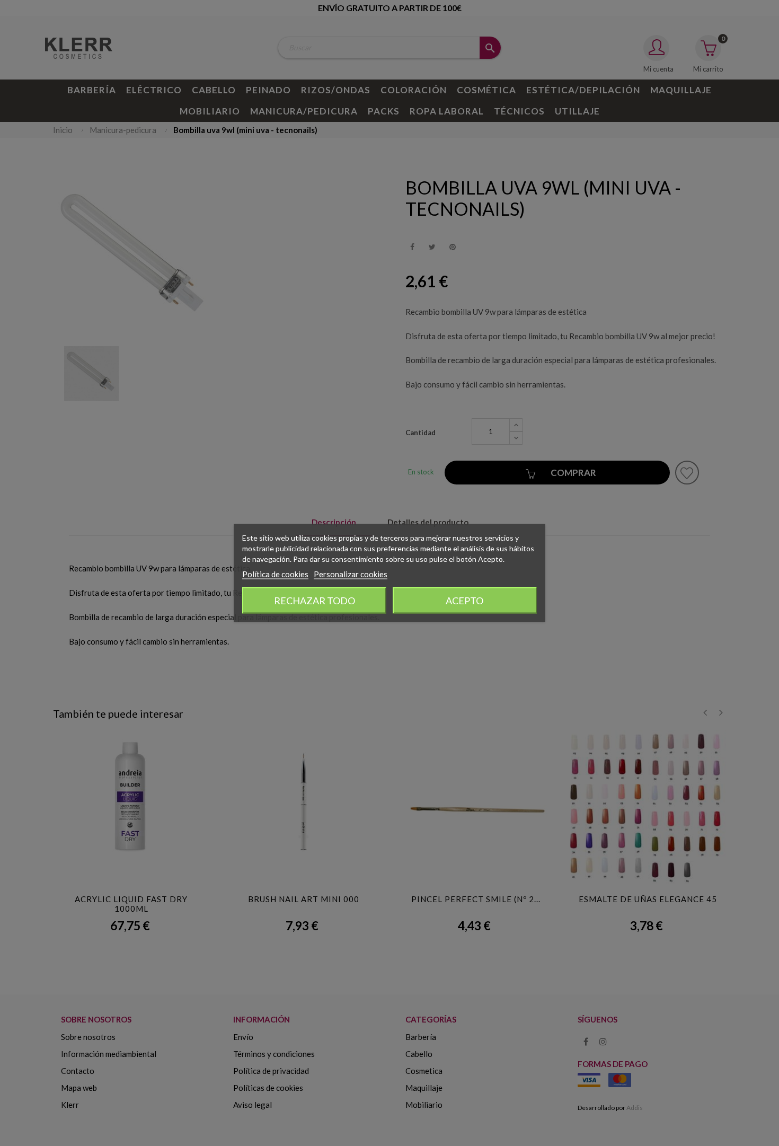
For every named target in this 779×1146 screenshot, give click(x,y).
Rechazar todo (314, 600)
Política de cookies (275, 574)
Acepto (464, 600)
